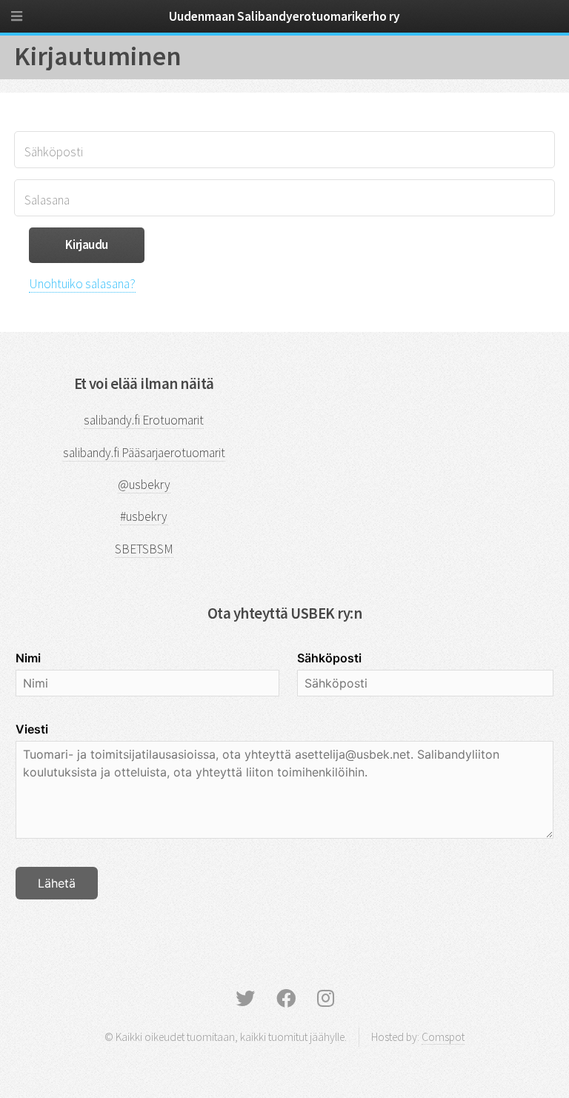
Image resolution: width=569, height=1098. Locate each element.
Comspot (443, 1037)
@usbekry (144, 484)
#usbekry (143, 516)
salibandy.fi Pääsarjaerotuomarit (144, 453)
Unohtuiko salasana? (82, 284)
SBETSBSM (144, 549)
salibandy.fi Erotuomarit (144, 420)
